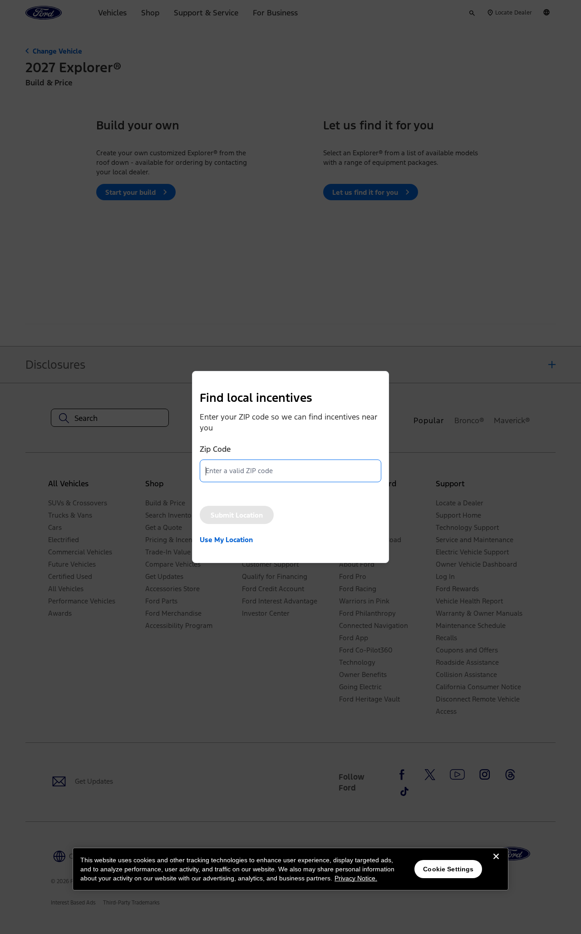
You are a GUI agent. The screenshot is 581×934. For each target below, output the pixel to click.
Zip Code (215, 449)
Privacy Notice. (356, 878)
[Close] (496, 864)
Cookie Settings (448, 869)
